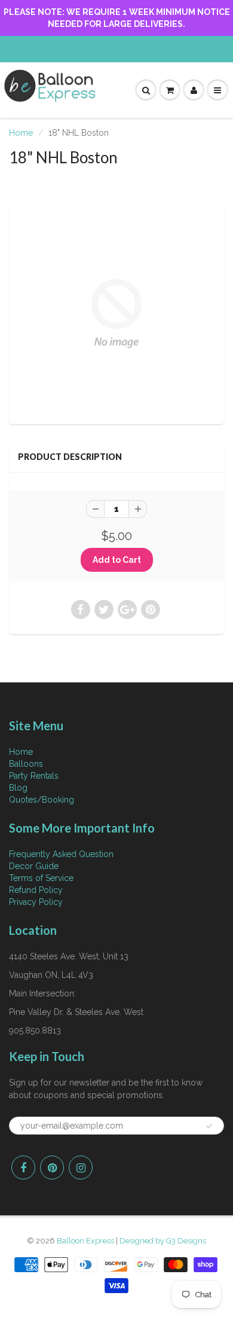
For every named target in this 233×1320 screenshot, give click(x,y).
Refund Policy (36, 890)
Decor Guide (34, 866)
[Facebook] (23, 1167)
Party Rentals (34, 776)
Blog (18, 787)
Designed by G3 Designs (162, 1240)
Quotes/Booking (41, 799)
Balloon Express (85, 1240)
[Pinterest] (52, 1167)
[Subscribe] (209, 1126)
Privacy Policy (36, 902)
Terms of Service (41, 878)
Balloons (26, 764)
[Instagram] (81, 1167)
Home (21, 133)
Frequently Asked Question (61, 854)
